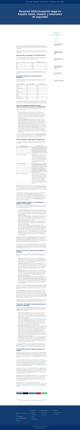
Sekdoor (30, 1)
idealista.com (21, 383)
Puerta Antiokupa (21, 362)
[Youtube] (58, 38)
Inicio (27, 1)
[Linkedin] (55, 38)
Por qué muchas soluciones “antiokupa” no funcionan (58, 73)
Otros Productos (53, 1)
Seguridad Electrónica (44, 1)
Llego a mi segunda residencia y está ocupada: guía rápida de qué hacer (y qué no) (59, 44)
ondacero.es (24, 198)
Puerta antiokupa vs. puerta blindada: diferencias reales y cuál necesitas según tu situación (58, 66)
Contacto (62, 1)
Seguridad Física (36, 1)
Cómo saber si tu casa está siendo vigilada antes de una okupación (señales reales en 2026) (58, 52)
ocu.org (17, 384)
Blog (58, 1)
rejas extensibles (41, 326)
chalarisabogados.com (19, 385)
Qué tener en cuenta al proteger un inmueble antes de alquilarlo (58, 80)
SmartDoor (32, 362)
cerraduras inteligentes (39, 362)
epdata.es (24, 383)
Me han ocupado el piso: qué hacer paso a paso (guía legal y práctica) (58, 59)
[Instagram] (56, 38)
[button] (19, 393)
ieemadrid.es (35, 385)
